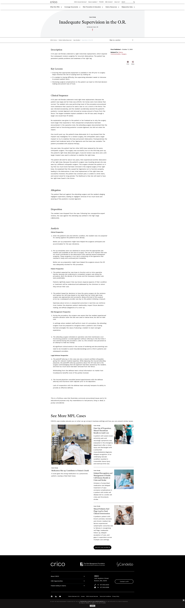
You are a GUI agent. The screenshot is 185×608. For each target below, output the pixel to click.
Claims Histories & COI (73, 596)
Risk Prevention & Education (92, 7)
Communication (116, 54)
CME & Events (108, 2)
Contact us (123, 581)
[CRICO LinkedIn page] (56, 596)
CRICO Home (53, 40)
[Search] (134, 2)
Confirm (92, 605)
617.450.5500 (104, 585)
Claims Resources (111, 7)
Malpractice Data (127, 7)
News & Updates (92, 2)
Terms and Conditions (105, 596)
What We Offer (55, 7)
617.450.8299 (104, 587)
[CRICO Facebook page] (52, 596)
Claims (120, 52)
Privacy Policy (115, 596)
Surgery (124, 54)
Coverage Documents (71, 7)
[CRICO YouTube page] (60, 596)
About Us (116, 2)
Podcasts (101, 1)
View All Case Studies (102, 547)
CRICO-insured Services (80, 2)
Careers (83, 596)
